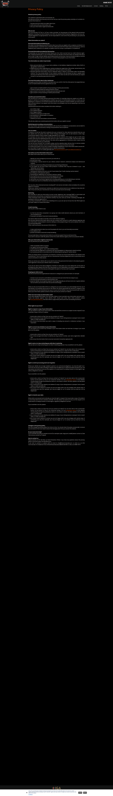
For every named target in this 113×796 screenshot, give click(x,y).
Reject (85, 792)
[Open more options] (110, 6)
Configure (30, 794)
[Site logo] (5, 4)
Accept (80, 792)
